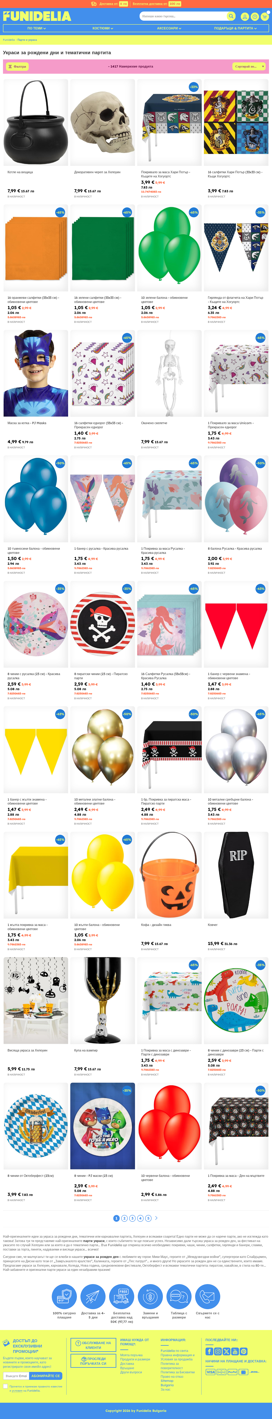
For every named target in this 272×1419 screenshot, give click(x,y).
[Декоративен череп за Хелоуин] (102, 122)
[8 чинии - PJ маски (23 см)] (102, 1126)
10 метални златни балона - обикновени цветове (94, 801)
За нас (165, 1389)
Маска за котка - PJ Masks (27, 423)
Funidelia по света (174, 1351)
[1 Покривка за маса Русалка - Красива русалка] (169, 498)
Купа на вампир (86, 1050)
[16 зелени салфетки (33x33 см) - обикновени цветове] (102, 247)
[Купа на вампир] (102, 1000)
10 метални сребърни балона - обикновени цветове (230, 801)
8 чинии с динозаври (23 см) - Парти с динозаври (236, 1052)
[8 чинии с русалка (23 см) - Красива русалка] (36, 624)
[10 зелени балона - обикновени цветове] (169, 247)
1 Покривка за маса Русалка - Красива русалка (163, 551)
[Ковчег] (236, 875)
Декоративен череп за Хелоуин (97, 172)
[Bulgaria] (209, 1351)
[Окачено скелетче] (169, 373)
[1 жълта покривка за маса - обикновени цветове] (36, 875)
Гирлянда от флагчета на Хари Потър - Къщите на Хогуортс (235, 300)
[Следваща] (156, 1218)
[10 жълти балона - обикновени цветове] (102, 875)
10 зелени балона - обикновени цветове (164, 300)
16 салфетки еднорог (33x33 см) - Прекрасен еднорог (98, 425)
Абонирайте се (45, 1376)
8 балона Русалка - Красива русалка (235, 548)
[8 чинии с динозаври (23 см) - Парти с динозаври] (236, 1000)
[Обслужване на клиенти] (255, 17)
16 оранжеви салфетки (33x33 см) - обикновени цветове (33, 300)
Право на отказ (172, 1376)
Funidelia (9, 39)
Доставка (127, 1364)
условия (17, 1390)
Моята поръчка (131, 1355)
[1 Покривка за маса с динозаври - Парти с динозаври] (169, 1000)
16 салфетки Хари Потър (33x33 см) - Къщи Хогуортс (235, 174)
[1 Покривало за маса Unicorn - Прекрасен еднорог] (236, 373)
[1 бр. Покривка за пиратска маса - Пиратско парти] (169, 749)
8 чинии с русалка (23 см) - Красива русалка (34, 676)
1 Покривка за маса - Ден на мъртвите (236, 1176)
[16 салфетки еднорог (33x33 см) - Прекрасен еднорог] (102, 373)
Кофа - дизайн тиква (156, 925)
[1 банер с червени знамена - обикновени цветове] (236, 624)
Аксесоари (167, 28)
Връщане (127, 1368)
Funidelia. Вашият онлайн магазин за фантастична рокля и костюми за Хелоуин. (37, 16)
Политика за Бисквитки (178, 1372)
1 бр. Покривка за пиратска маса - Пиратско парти (166, 801)
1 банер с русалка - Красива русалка (101, 548)
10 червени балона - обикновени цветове (165, 1178)
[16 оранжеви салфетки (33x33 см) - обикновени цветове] (36, 247)
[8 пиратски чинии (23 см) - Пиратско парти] (102, 624)
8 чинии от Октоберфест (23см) (31, 1176)
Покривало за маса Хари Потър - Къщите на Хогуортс (165, 174)
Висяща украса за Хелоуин (27, 1050)
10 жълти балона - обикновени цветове (97, 927)
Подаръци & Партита (233, 28)
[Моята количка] (265, 17)
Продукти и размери (135, 1359)
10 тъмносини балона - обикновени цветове (34, 551)
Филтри (20, 67)
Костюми (101, 28)
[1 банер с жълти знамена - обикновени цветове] (36, 749)
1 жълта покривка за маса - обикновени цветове (28, 927)
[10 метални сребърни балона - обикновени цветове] (236, 749)
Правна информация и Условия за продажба (178, 1357)
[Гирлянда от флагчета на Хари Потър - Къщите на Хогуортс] (236, 247)
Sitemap (167, 1381)
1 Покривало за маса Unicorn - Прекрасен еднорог (231, 425)
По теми (34, 28)
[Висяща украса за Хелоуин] (36, 1000)
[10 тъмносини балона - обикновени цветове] (36, 498)
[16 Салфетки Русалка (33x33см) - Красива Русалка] (169, 624)
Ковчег (213, 925)
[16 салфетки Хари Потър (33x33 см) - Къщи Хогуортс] (236, 122)
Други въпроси (131, 1372)
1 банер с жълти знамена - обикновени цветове (27, 801)
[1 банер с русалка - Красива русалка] (102, 498)
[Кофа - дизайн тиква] (169, 875)
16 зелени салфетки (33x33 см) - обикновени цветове (97, 300)
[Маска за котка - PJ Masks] (36, 373)
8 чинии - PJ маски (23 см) (93, 1176)
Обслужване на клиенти (96, 1345)
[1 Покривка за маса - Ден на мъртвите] (236, 1126)
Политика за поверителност (172, 1366)
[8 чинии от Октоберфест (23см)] (36, 1126)
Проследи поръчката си (93, 1361)
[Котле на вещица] (36, 122)
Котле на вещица (20, 172)
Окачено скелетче (154, 423)
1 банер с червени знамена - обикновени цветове (229, 676)
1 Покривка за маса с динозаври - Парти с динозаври (166, 1052)
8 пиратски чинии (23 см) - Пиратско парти (101, 676)
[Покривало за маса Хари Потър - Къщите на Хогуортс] (169, 122)
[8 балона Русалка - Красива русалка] (236, 498)
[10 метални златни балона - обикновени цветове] (102, 749)
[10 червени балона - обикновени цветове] (169, 1126)
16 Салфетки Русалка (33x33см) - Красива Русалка (165, 676)
